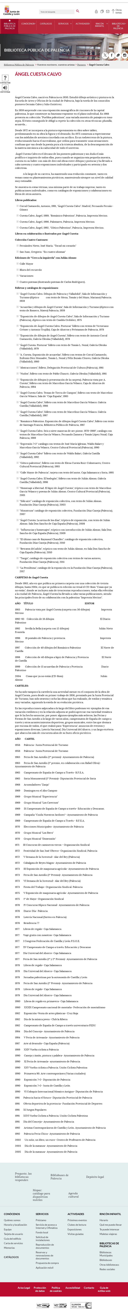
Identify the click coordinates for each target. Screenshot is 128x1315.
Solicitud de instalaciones (43, 1238)
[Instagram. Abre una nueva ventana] (124, 55)
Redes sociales (107, 1269)
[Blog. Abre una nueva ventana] (118, 55)
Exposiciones (75, 1229)
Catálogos (46, 24)
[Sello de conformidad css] (43, 1307)
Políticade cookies (56, 1289)
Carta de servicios (13, 1243)
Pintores (81, 64)
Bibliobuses (106, 1260)
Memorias (9, 1247)
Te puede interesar (109, 1229)
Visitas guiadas (76, 1234)
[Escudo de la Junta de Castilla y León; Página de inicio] (11, 14)
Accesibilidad (72, 1287)
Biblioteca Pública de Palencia (10, 26)
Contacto (89, 1287)
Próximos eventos (77, 1220)
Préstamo (41, 1220)
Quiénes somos (12, 1220)
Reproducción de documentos (45, 1246)
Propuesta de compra (47, 1263)
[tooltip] (96, 11)
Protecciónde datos (40, 1289)
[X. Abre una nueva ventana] (105, 55)
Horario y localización (15, 1224)
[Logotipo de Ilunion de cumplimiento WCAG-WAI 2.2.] (81, 1308)
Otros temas (119, 11)
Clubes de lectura (77, 1224)
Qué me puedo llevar (111, 1224)
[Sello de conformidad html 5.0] (60, 1307)
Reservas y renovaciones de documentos (44, 1255)
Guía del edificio (12, 1238)
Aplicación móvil (44, 1267)
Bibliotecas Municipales (106, 1254)
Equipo (8, 1229)
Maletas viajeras (108, 1234)
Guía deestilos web (104, 1289)
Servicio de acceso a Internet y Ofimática (46, 1226)
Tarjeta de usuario (13, 1234)
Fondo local (42, 1232)
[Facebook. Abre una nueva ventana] (111, 55)
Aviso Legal (24, 1287)
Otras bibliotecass (109, 1264)
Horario (104, 1220)
